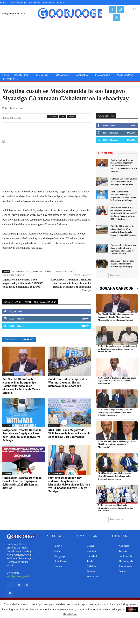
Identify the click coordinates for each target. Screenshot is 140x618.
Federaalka (52, 116)
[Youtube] (10, 593)
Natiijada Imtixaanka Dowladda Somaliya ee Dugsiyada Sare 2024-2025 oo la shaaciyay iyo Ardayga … (21, 435)
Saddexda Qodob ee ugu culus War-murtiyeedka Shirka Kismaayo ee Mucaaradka (67, 383)
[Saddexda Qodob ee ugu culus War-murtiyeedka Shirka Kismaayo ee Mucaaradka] (69, 361)
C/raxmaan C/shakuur (20, 271)
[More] (81, 131)
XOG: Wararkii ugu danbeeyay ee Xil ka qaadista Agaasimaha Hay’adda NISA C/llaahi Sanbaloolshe (116, 412)
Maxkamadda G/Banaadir (43, 271)
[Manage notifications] (131, 609)
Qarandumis (61, 271)
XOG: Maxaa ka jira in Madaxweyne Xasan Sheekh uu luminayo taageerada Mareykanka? (117, 444)
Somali (62, 116)
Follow (85, 318)
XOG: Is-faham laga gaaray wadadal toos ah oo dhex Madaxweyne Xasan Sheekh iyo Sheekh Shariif (117, 349)
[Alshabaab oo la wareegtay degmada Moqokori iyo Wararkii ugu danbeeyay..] (102, 264)
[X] (116, 17)
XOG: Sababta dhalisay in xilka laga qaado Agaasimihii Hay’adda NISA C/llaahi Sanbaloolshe (117, 381)
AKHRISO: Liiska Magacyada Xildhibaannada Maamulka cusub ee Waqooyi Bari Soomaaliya (69, 433)
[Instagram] (120, 9)
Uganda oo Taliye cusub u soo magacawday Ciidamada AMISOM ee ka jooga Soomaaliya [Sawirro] (22, 283)
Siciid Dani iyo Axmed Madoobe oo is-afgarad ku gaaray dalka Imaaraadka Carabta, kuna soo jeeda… (114, 476)
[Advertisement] (70, 47)
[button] (135, 9)
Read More (70, 614)
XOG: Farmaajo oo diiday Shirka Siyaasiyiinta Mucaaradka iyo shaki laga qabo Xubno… (115, 508)
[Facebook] (112, 9)
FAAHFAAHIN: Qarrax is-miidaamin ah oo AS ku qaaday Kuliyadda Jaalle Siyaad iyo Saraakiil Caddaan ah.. (123, 232)
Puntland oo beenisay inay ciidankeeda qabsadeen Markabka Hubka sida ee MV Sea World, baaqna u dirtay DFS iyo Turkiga (69, 484)
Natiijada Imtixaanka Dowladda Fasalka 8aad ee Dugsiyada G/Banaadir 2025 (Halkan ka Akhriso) (21, 483)
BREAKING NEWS (56, 473)
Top (70, 271)
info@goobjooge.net (18, 576)
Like (87, 311)
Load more (115, 275)
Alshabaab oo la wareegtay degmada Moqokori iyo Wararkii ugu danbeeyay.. (122, 264)
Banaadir (71, 116)
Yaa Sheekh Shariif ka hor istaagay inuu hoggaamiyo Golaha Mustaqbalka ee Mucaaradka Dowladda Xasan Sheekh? (21, 386)
